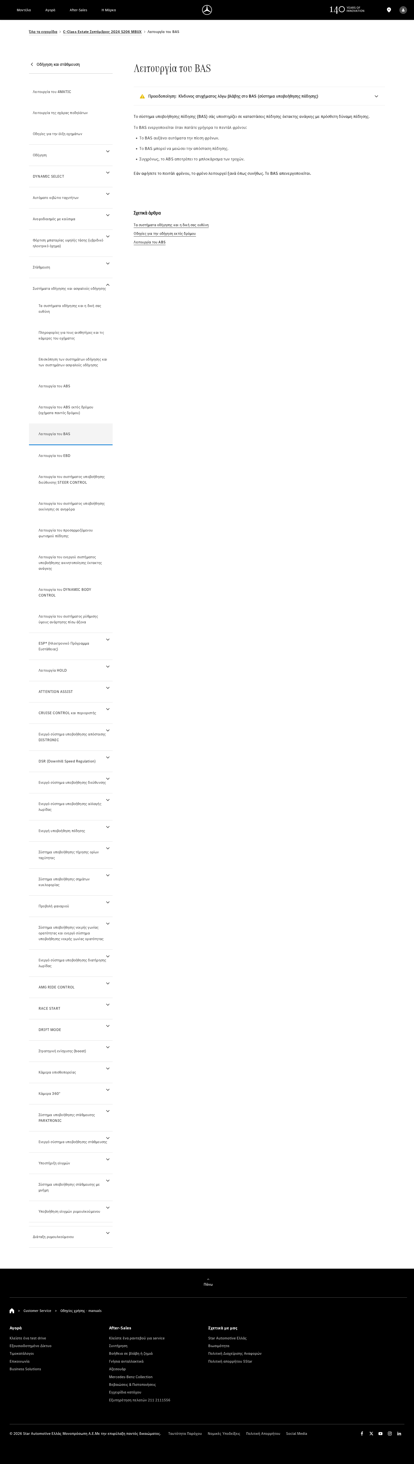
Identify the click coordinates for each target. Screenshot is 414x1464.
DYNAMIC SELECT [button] (48, 176)
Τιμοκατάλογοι (22, 1353)
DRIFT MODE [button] (50, 1029)
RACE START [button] (49, 1008)
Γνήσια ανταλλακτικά (126, 1361)
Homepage (12, 1311)
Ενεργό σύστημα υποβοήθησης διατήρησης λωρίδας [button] (72, 963)
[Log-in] (403, 10)
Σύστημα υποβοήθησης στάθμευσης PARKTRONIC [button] (67, 1117)
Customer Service (37, 1310)
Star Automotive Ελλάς (227, 1338)
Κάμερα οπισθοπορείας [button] (57, 1072)
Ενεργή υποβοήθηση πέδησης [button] (62, 830)
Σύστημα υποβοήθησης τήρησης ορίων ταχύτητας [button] (69, 855)
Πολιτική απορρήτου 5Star (230, 1361)
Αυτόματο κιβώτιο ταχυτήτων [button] (56, 197)
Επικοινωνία (19, 1361)
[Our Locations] (389, 10)
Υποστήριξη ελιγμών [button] (54, 1163)
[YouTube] (380, 1434)
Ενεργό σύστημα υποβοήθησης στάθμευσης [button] (73, 1141)
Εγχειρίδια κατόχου (125, 1392)
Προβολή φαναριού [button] (54, 906)
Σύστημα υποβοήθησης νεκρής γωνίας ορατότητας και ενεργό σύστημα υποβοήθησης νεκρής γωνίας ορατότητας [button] (71, 933)
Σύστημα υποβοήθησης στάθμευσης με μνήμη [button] (69, 1187)
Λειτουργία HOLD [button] (53, 670)
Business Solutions (25, 1368)
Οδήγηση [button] (40, 155)
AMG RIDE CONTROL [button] (57, 987)
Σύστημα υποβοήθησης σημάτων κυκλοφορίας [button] (64, 882)
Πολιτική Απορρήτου (263, 1433)
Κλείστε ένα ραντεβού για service (137, 1338)
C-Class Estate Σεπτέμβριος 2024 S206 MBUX (102, 31)
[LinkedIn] (399, 1434)
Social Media (296, 1433)
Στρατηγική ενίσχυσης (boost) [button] (62, 1050)
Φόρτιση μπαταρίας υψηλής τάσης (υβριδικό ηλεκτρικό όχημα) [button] (68, 243)
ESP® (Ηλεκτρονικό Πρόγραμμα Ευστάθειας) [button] (64, 646)
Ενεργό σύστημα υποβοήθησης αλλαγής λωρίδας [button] (70, 806)
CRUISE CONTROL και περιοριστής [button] (67, 712)
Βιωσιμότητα (218, 1345)
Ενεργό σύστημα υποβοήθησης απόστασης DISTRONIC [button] (72, 737)
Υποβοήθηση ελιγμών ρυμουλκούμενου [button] (69, 1211)
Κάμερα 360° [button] (49, 1093)
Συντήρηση (118, 1345)
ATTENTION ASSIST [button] (56, 691)
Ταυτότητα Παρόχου (185, 1433)
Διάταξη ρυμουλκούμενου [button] (53, 1236)
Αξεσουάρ (117, 1368)
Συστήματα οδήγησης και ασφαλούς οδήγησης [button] (69, 288)
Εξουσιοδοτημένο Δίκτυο (31, 1345)
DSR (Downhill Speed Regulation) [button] (67, 761)
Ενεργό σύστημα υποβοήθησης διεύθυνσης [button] (72, 782)
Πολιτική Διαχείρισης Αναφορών (235, 1353)
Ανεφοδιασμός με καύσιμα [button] (54, 218)
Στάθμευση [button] (41, 267)
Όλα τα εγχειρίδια (43, 31)
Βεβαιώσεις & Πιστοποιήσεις (132, 1384)
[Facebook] (362, 1434)
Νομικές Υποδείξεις (224, 1433)
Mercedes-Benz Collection (131, 1376)
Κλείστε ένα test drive (28, 1338)
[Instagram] (390, 1434)
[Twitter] (371, 1434)
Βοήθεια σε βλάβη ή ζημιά (131, 1353)
